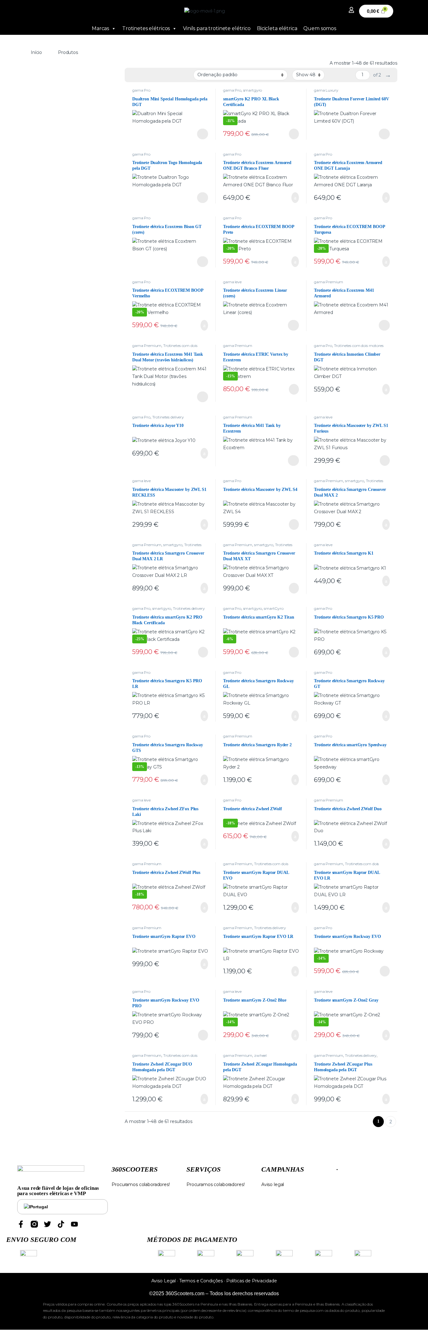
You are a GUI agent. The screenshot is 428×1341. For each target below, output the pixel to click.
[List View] (151, 75)
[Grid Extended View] (142, 75)
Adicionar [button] (289, 197)
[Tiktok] (61, 1224)
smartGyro (274, 608)
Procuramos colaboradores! (141, 1184)
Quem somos (319, 28)
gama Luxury (326, 90)
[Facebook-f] (20, 1224)
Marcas (100, 28)
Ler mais (202, 134)
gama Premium (328, 281)
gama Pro (141, 90)
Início (36, 52)
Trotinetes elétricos (146, 28)
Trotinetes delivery (168, 417)
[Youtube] (74, 1224)
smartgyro (252, 90)
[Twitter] (47, 1224)
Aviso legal (272, 1184)
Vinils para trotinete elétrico (217, 28)
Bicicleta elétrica (277, 28)
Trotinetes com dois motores (359, 345)
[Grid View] (133, 75)
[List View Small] (160, 75)
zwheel (260, 1055)
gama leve (232, 281)
